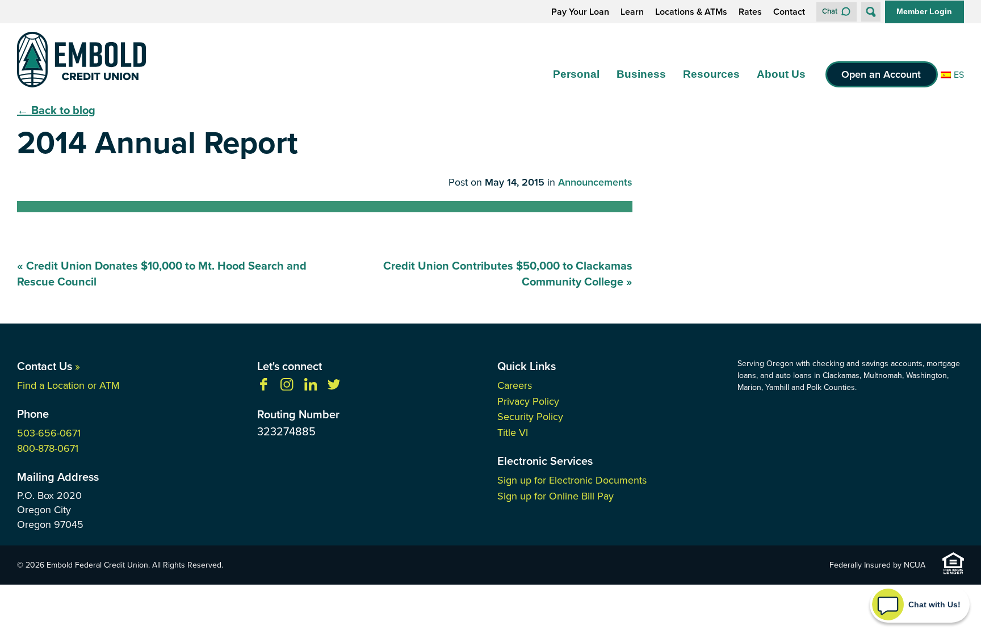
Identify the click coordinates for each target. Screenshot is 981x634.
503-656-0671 (49, 433)
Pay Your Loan (580, 12)
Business (641, 74)
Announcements (595, 182)
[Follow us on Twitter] (334, 387)
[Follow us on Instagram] (286, 387)
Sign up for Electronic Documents (572, 480)
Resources (711, 74)
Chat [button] (829, 11)
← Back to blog (56, 110)
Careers (514, 385)
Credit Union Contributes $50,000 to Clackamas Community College (507, 273)
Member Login (924, 11)
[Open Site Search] (871, 12)
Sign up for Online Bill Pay (555, 496)
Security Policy (530, 416)
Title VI (512, 432)
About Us (781, 74)
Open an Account (881, 74)
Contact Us (48, 366)
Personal (576, 74)
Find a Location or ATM (68, 385)
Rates (750, 12)
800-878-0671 (47, 448)
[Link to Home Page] (81, 61)
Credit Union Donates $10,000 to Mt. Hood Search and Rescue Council (162, 273)
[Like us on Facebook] (263, 387)
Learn (632, 12)
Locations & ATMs (691, 12)
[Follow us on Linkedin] (310, 387)
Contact (789, 12)
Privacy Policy (528, 401)
